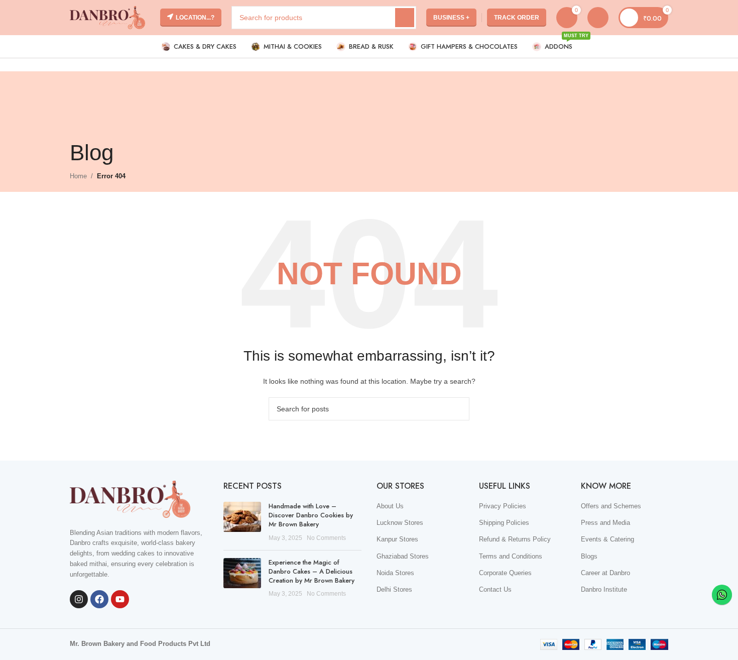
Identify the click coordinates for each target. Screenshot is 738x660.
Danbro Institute (604, 589)
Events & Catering (607, 539)
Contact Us (495, 589)
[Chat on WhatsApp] (722, 595)
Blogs (589, 556)
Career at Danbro (605, 573)
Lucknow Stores (400, 522)
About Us (390, 506)
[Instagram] (79, 599)
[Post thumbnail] (242, 522)
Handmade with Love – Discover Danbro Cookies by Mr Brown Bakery (311, 515)
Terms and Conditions (510, 556)
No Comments (326, 537)
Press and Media (605, 522)
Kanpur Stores (397, 539)
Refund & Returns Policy (515, 539)
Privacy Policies (502, 506)
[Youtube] (120, 599)
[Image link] (130, 498)
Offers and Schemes (611, 506)
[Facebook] (99, 599)
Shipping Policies (504, 522)
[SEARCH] (404, 17)
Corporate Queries (505, 573)
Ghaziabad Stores (403, 556)
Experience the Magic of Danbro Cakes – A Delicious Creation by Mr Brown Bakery (311, 571)
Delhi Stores (394, 589)
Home (78, 176)
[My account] (597, 18)
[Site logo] (107, 17)
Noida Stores (395, 573)
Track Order (516, 17)
